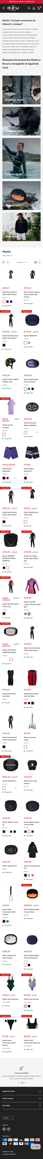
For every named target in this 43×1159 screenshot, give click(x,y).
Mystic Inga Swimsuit (31, 999)
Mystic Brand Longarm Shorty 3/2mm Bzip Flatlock (32, 294)
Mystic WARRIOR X (30, 336)
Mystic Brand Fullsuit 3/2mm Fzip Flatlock (9, 738)
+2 (37, 432)
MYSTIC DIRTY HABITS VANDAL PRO (10, 380)
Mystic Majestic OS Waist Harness (9, 957)
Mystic (4, 298)
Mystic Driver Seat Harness (30, 782)
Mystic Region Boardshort (29, 470)
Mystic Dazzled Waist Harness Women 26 (31, 957)
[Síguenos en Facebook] (4, 1129)
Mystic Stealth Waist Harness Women (31, 380)
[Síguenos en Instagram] (8, 1129)
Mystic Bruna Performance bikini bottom (9, 1043)
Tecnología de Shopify (9, 1154)
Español (6, 1118)
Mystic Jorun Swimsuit (10, 999)
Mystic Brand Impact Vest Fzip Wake (31, 695)
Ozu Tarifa (6, 1002)
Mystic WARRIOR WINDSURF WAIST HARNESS (9, 558)
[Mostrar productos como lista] (39, 262)
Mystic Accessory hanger (30, 738)
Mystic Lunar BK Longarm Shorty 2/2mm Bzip (32, 604)
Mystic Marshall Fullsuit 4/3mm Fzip (10, 605)
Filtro (8, 262)
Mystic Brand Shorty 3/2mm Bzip (31, 513)
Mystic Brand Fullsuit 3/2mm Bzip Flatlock (9, 513)
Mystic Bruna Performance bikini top (32, 1042)
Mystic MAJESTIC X (9, 781)
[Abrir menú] (3, 8)
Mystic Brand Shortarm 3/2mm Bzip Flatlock (10, 337)
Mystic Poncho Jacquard (7, 426)
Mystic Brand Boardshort (7, 470)
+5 (15, 478)
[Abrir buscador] (29, 8)
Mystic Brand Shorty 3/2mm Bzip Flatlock (9, 293)
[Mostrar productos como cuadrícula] (36, 262)
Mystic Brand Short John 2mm (9, 695)
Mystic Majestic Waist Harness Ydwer (31, 911)
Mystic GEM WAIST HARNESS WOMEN (9, 651)
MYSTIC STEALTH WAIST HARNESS (30, 424)
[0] (38, 8)
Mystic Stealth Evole (9, 866)
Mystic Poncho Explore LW (32, 867)
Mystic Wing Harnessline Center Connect (9, 912)
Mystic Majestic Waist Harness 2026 (31, 823)
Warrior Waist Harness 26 (10, 823)
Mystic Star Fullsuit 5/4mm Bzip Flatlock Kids (31, 558)
